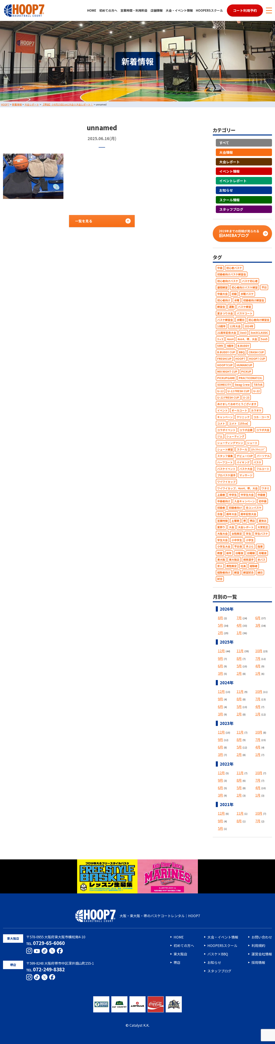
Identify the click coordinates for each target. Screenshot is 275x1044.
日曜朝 (251, 553)
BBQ (242, 352)
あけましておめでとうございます (236, 404)
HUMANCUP (244, 365)
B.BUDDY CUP (226, 352)
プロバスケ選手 (226, 475)
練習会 (221, 307)
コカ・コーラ (261, 417)
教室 (219, 553)
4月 (239, 625)
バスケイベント (226, 469)
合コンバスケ (254, 508)
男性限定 (231, 566)
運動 (231, 307)
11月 (240, 650)
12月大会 (235, 326)
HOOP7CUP (225, 365)
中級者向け (223, 501)
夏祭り (221, 527)
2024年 (248, 326)
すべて (224, 142)
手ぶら (250, 547)
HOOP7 (240, 359)
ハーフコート (225, 462)
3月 (258, 625)
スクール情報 (229, 199)
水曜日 (241, 320)
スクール (242, 449)
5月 (220, 625)
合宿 (219, 514)
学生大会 (222, 540)
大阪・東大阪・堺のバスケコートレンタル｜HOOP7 (160, 915)
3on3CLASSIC (259, 333)
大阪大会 (222, 533)
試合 (219, 579)
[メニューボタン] (269, 10)
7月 (239, 617)
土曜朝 (235, 521)
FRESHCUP (224, 359)
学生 (248, 533)
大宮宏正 (262, 527)
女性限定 (237, 533)
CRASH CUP (256, 352)
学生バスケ (261, 533)
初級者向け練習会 (253, 300)
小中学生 (237, 540)
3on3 (243, 333)
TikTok (258, 385)
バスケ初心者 (250, 281)
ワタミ (265, 488)
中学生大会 (247, 495)
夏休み (263, 521)
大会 (231, 527)
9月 (220, 658)
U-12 (220, 391)
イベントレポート (233, 180)
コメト (221, 423)
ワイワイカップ (226, 482)
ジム (219, 436)
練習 (236, 572)
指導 (260, 547)
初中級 (263, 501)
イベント (222, 410)
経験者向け (223, 572)
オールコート (239, 410)
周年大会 (231, 514)
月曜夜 (263, 553)
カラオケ (256, 410)
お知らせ (226, 190)
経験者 (253, 566)
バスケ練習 (244, 307)
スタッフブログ (231, 209)
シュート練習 (225, 449)
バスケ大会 (245, 469)
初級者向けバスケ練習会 (231, 274)
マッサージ (245, 475)
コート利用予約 (245, 10)
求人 (219, 566)
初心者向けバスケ (227, 281)
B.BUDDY (243, 346)
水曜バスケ (247, 294)
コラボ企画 (245, 430)
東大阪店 (234, 559)
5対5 (220, 346)
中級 (219, 268)
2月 (220, 632)
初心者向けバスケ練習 (245, 287)
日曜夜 (239, 553)
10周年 (221, 326)
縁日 (260, 572)
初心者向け (223, 300)
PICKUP (246, 371)
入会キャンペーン (244, 501)
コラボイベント (226, 430)
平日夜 (238, 547)
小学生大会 (223, 547)
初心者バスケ (234, 268)
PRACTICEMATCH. (250, 378)
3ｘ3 (220, 339)
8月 (220, 617)
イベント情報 (229, 171)
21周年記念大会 (226, 333)
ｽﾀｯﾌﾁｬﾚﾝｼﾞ (258, 449)
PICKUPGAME (226, 378)
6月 (258, 617)
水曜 (236, 300)
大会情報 (226, 152)
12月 (221, 650)
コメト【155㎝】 (239, 423)
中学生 (233, 495)
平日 (264, 287)
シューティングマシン (230, 443)
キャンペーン (225, 417)
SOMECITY (224, 385)
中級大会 (222, 294)
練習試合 (248, 572)
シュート (252, 443)
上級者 (221, 495)
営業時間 (222, 521)
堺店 (252, 521)
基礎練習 (222, 287)
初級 (234, 294)
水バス (261, 559)
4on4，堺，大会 (247, 339)
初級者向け (235, 508)
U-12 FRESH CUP (238, 391)
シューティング (235, 436)
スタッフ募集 (225, 456)
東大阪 (221, 559)
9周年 (230, 346)
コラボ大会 (262, 430)
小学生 (250, 540)
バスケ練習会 (225, 320)
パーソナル (263, 456)
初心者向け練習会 (258, 320)
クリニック (243, 417)
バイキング (243, 462)
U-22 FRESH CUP (228, 397)
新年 (229, 553)
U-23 (246, 397)
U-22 (256, 391)
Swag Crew (242, 385)
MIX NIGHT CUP (227, 371)
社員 (243, 566)
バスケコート (244, 313)
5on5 (264, 339)
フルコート (262, 469)
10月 (258, 650)
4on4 (230, 339)
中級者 (261, 495)
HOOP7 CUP (257, 359)
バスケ (257, 462)
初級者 (221, 508)
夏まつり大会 (225, 313)
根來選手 (248, 559)
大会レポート (229, 161)
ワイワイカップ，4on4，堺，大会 (237, 488)
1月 (239, 632)
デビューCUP (245, 456)
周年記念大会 (248, 514)
